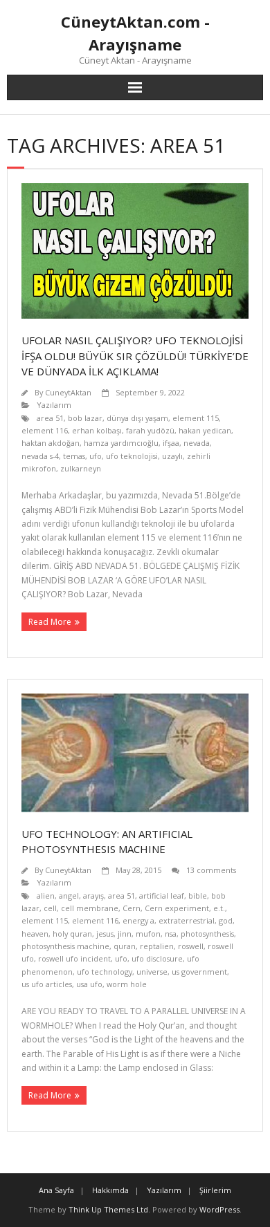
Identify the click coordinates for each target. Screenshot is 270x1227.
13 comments (211, 870)
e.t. (219, 908)
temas (74, 456)
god (226, 920)
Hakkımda (110, 1190)
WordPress (219, 1209)
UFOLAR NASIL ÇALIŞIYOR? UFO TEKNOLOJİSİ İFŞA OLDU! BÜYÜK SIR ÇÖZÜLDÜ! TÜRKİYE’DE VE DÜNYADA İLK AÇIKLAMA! (135, 355)
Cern (132, 908)
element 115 (195, 418)
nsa (171, 933)
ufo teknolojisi (132, 456)
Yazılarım (54, 405)
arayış (93, 895)
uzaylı (172, 456)
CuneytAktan (68, 392)
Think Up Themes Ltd (108, 1209)
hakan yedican (205, 430)
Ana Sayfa (56, 1190)
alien (46, 895)
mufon (148, 933)
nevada (196, 443)
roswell (191, 946)
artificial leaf (161, 895)
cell (50, 908)
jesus (105, 933)
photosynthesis (207, 933)
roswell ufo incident (74, 958)
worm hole (127, 984)
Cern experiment (177, 908)
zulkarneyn (80, 468)
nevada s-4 (40, 456)
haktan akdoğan (50, 443)
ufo (95, 456)
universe (152, 971)
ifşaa (171, 443)
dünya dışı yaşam (137, 418)
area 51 (50, 418)
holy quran (72, 933)
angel (69, 895)
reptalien (157, 946)
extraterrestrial (187, 920)
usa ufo (89, 984)
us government (199, 971)
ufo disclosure (157, 958)
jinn (125, 933)
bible (197, 895)
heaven (34, 933)
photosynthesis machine (65, 946)
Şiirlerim (215, 1190)
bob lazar (85, 418)
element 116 (44, 430)
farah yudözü (150, 430)
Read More (49, 622)
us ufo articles (46, 984)
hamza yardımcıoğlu (121, 443)
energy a (138, 920)
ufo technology (104, 971)
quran (125, 946)
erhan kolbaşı (97, 430)
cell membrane (89, 908)
